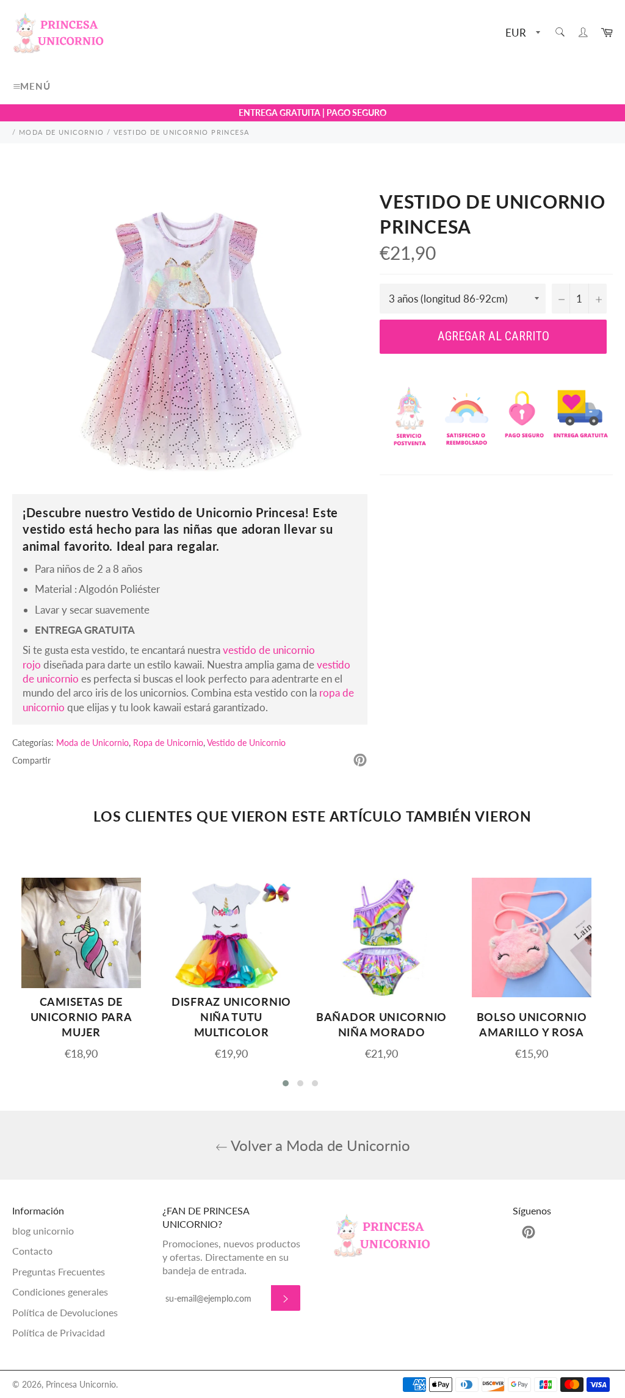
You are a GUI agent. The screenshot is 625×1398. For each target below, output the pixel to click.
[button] (285, 1083)
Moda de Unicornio (92, 742)
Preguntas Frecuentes (58, 1271)
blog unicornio (43, 1230)
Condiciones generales (60, 1291)
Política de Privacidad (58, 1332)
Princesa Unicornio (81, 1384)
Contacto (32, 1250)
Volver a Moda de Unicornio (319, 1145)
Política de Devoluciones (65, 1312)
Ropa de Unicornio (168, 742)
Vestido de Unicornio (246, 742)
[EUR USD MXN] (521, 33)
